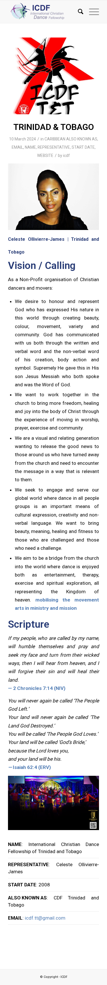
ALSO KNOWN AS (81, 139)
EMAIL (17, 147)
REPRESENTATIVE (54, 147)
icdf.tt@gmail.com (45, 918)
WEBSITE (45, 155)
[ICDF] (44, 11)
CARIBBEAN (55, 139)
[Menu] (91, 11)
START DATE (83, 147)
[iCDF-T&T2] (53, 76)
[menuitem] (77, 11)
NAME (30, 147)
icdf (66, 155)
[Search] (77, 11)
